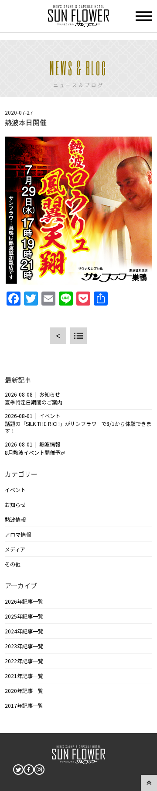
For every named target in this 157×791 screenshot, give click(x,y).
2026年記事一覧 (24, 601)
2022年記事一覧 (24, 661)
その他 (12, 564)
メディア (15, 549)
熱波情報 (15, 520)
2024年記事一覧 (24, 631)
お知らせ (15, 505)
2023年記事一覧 (24, 646)
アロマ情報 (18, 534)
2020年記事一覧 (24, 691)
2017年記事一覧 (24, 706)
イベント (15, 490)
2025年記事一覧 (24, 616)
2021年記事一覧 (24, 676)
